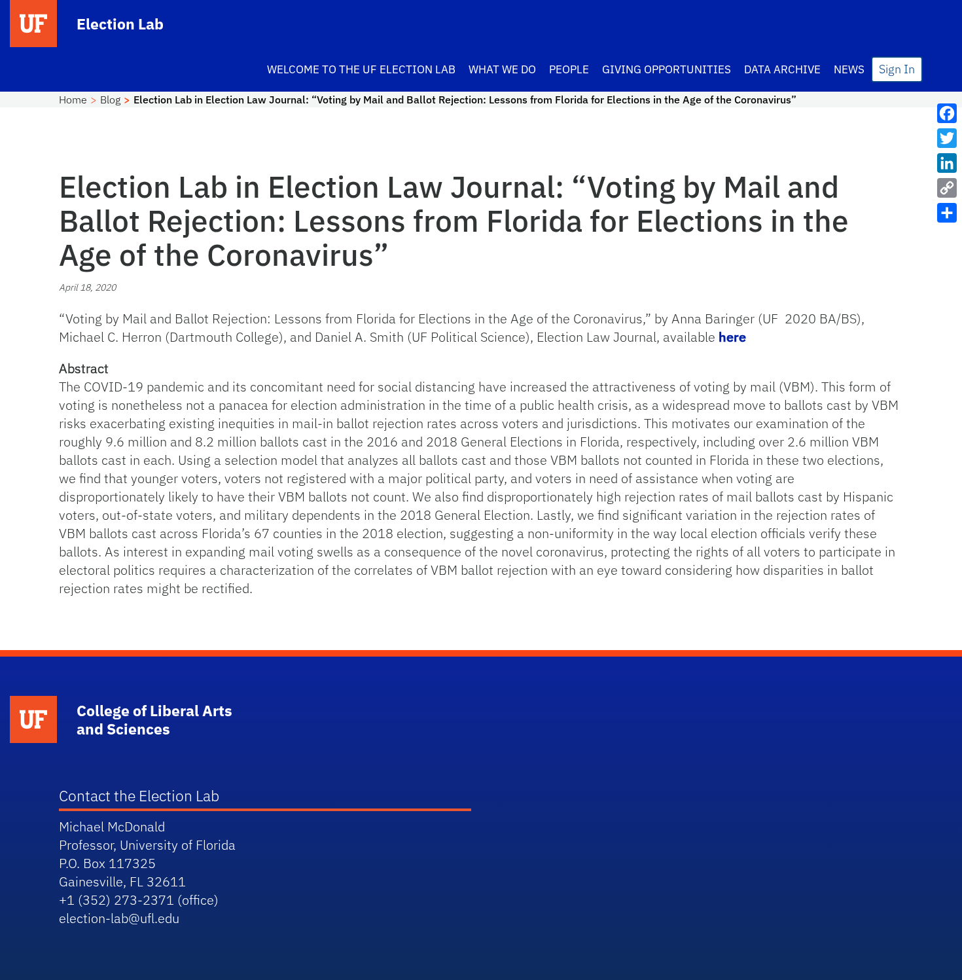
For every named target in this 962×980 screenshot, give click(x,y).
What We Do (502, 69)
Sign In (897, 69)
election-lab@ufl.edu (119, 918)
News (849, 69)
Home (73, 99)
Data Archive (782, 69)
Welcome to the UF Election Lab (361, 69)
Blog (110, 99)
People (569, 69)
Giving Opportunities (666, 69)
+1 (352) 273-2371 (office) (139, 900)
